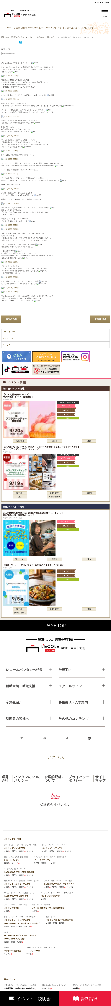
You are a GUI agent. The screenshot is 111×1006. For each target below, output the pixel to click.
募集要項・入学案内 (73, 702)
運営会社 (5, 778)
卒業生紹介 (14, 702)
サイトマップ (100, 778)
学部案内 (65, 669)
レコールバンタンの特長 (24, 669)
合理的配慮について (55, 778)
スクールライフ (70, 686)
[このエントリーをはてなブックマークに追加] (20, 43)
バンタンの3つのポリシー (27, 778)
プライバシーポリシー (79, 778)
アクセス (55, 757)
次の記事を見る (12, 319)
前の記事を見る (100, 319)
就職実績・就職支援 (20, 686)
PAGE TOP (55, 625)
